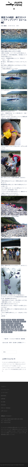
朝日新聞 (16, 328)
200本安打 (8, 319)
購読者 (5, 25)
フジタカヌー (13, 326)
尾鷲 (12, 328)
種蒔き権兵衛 (10, 330)
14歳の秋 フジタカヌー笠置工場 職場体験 (14, 338)
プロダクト (3, 386)
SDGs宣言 (3, 405)
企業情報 (3, 398)
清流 (21, 328)
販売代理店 (3, 395)
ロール (19, 326)
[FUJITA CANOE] (14, 4)
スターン (10, 325)
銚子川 (5, 332)
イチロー (13, 319)
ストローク (16, 325)
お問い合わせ (4, 411)
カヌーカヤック (9, 321)
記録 (25, 330)
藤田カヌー (20, 330)
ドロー (3, 326)
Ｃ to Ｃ (10, 332)
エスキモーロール (20, 319)
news (17, 25)
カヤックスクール (10, 323)
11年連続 (3, 319)
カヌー (3, 321)
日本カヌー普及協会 (5, 408)
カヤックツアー (17, 323)
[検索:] (9, 352)
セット (21, 325)
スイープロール (4, 325)
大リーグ (3, 328)
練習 (15, 330)
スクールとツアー (5, 389)
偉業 (22, 326)
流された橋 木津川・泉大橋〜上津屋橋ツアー (13, 342)
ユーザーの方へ (4, 392)
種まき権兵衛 (4, 330)
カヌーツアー (23, 321)
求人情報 (3, 401)
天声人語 (8, 328)
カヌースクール (16, 321)
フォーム (7, 326)
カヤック (3, 323)
